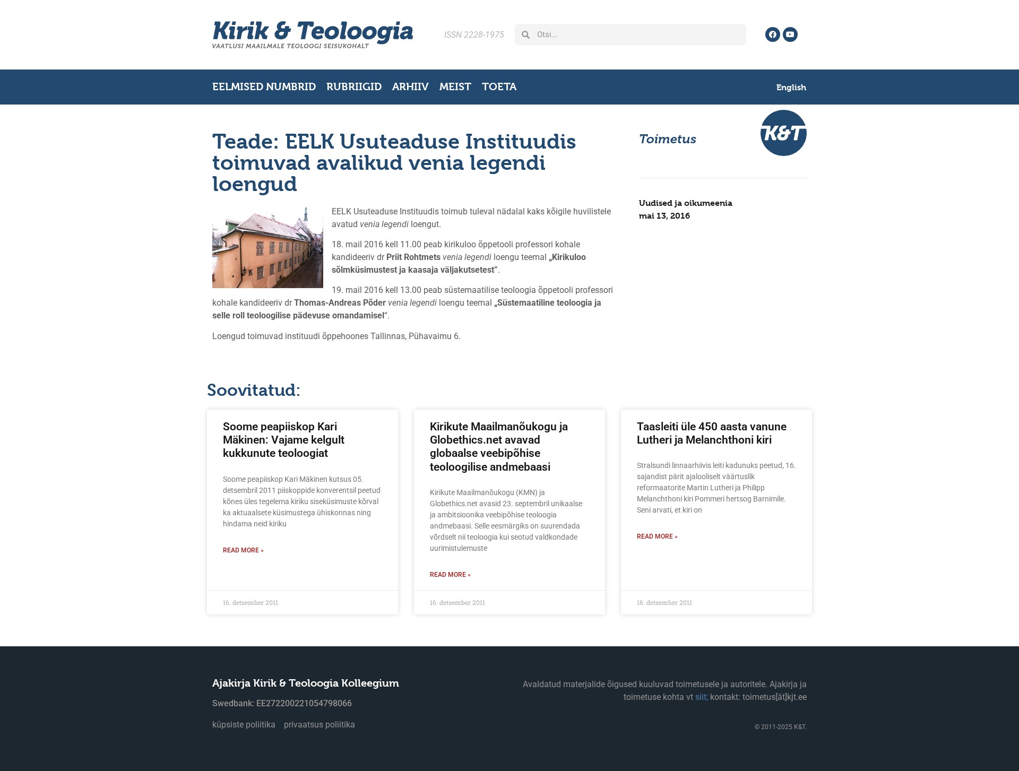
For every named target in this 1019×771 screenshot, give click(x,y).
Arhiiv (410, 87)
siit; (701, 697)
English (791, 87)
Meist (455, 87)
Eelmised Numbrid (264, 87)
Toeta (499, 87)
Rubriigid (354, 87)
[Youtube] (790, 34)
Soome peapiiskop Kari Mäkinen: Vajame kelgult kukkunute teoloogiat (283, 440)
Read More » (243, 550)
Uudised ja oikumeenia (685, 203)
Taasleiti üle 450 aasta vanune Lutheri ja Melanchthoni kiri (712, 433)
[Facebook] (772, 34)
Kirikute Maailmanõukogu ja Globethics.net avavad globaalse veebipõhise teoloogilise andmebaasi (499, 446)
